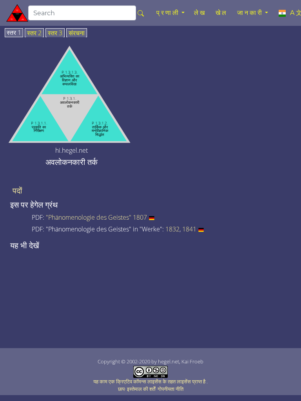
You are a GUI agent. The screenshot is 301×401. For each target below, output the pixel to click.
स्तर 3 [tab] (55, 33)
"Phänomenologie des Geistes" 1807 (96, 217)
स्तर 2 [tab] (34, 33)
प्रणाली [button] (168, 12)
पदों (17, 190)
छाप (121, 388)
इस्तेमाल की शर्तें (141, 388)
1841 (189, 229)
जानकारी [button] (250, 12)
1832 (172, 229)
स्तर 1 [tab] (14, 32)
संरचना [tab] (77, 33)
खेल (222, 12)
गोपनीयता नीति (170, 388)
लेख (200, 12)
